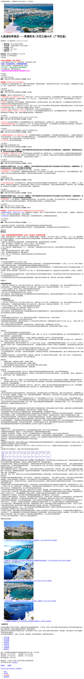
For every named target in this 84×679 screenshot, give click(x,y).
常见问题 (6, 639)
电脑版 (9, 665)
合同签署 (6, 640)
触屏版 (3, 665)
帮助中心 (6, 649)
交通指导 (6, 647)
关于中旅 (6, 637)
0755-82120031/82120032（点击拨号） (11, 668)
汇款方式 (6, 646)
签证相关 (6, 642)
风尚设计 (15, 662)
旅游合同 (6, 644)
